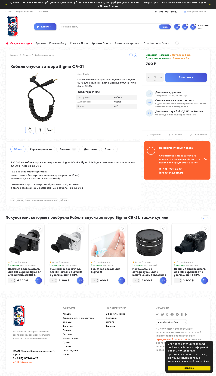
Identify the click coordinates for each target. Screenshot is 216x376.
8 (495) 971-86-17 (166, 11)
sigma (20, 200)
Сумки (66, 342)
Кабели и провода (44, 55)
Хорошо (189, 368)
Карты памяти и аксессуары (78, 318)
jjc (13, 200)
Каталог (46, 27)
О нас (9, 12)
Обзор (18, 149)
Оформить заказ (115, 314)
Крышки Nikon (79, 43)
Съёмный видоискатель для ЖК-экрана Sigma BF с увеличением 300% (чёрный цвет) (24, 274)
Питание (67, 334)
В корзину (186, 77)
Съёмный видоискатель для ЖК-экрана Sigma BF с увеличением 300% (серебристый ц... (65, 274)
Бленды (67, 322)
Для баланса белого (157, 43)
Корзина (110, 326)
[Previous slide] (203, 218)
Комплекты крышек (127, 43)
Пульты (27, 55)
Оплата (109, 149)
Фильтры (68, 326)
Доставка (90, 149)
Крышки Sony (58, 43)
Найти (165, 27)
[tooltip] (131, 55)
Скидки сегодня (21, 43)
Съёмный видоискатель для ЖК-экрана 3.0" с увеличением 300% (190, 272)
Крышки (40, 43)
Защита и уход (71, 338)
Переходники (70, 350)
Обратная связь (24, 12)
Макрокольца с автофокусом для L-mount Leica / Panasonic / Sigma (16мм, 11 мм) (149, 274)
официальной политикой (171, 339)
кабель (63, 200)
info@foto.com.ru (196, 12)
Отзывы (67, 149)
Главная (14, 55)
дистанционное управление (41, 200)
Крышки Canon (101, 43)
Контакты (43, 12)
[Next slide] (208, 218)
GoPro (66, 354)
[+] (38, 280)
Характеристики (41, 149)
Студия (67, 346)
